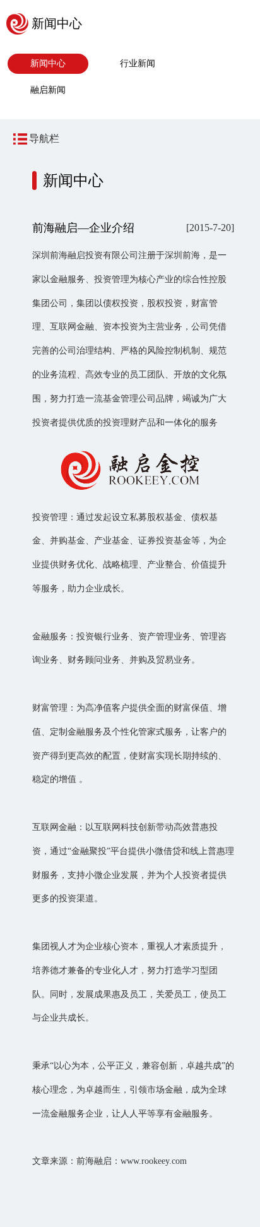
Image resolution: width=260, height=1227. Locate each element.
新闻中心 (48, 63)
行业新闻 (137, 63)
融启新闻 (48, 90)
